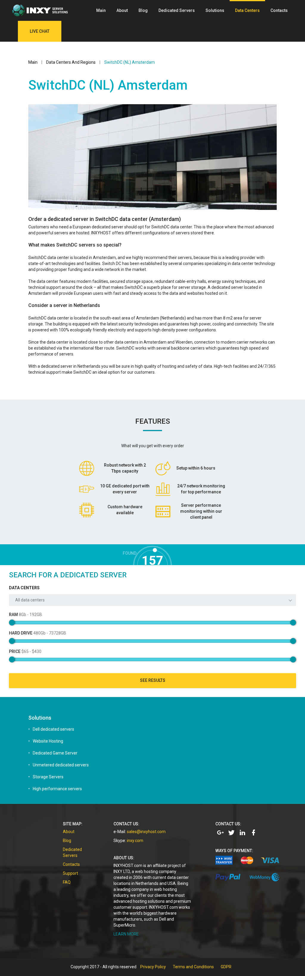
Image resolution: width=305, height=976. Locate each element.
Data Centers (247, 10)
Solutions (215, 10)
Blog (143, 10)
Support (70, 873)
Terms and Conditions (193, 966)
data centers (24, 587)
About (122, 10)
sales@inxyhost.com (146, 831)
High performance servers (57, 788)
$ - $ (25, 651)
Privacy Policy (153, 966)
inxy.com (135, 840)
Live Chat (39, 31)
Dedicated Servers (176, 10)
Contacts (279, 10)
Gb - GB (25, 614)
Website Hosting (48, 741)
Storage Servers (48, 776)
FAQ (67, 882)
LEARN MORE (126, 934)
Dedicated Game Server (55, 753)
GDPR (226, 966)
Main (101, 10)
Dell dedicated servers (53, 729)
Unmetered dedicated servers (61, 765)
